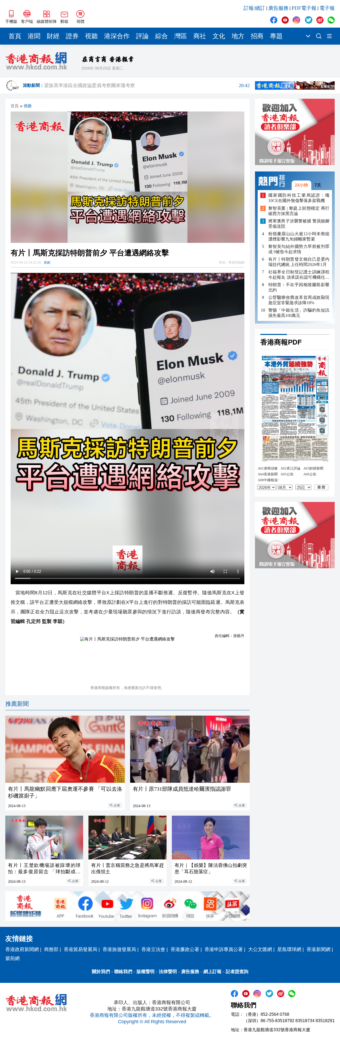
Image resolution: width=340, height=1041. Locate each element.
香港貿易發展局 (80, 949)
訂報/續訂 (254, 8)
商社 (199, 36)
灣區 (180, 36)
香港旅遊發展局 (119, 949)
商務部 (51, 949)
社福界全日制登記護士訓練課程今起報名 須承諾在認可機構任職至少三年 (298, 275)
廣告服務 (278, 8)
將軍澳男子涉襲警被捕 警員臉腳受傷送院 (298, 224)
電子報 (327, 8)
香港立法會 (153, 949)
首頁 (14, 36)
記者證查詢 (237, 971)
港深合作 (117, 36)
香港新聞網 (318, 949)
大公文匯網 (260, 949)
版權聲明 (146, 971)
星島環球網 (289, 949)
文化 (218, 36)
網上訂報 (212, 971)
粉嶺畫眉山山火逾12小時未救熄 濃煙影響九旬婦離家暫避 (298, 236)
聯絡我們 (123, 971)
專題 (276, 36)
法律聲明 (168, 971)
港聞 (34, 36)
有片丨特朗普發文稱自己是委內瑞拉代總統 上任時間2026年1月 (298, 262)
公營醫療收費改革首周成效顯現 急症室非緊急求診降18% (298, 300)
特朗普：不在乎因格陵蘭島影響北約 (298, 287)
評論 (142, 36)
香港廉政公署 (185, 949)
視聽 (91, 36)
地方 (238, 36)
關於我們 (101, 971)
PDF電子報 (304, 8)
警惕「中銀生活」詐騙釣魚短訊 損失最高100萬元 (298, 313)
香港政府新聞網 (22, 949)
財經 (53, 36)
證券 (72, 36)
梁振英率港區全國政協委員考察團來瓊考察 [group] (147, 85)
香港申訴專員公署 (224, 949)
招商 (257, 36)
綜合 (161, 36)
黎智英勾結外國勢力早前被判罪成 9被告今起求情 (298, 249)
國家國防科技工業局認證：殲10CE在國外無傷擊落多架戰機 (298, 198)
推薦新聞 (17, 703)
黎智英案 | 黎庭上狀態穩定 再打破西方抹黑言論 (298, 211)
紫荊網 (12, 958)
